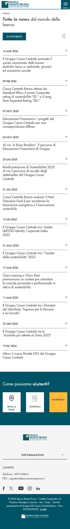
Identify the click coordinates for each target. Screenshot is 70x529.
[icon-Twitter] (11, 488)
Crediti (43, 509)
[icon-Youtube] (21, 488)
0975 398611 (21, 474)
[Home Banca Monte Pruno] (15, 4)
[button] (65, 4)
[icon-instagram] (30, 488)
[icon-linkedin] (38, 488)
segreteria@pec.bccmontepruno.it (27, 478)
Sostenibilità (14, 36)
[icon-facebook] (4, 488)
